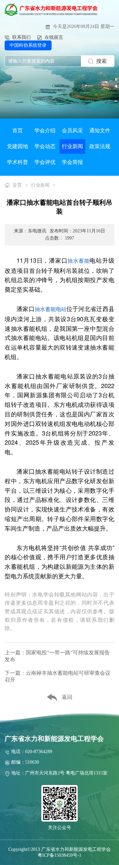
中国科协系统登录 (28, 45)
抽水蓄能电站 (50, 309)
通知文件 (99, 130)
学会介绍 (45, 130)
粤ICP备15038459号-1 (59, 855)
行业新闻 (72, 146)
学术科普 (17, 162)
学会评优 (45, 162)
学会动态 (45, 146)
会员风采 (72, 130)
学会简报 (72, 162)
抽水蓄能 (78, 260)
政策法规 (99, 146)
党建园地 (17, 146)
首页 (17, 130)
